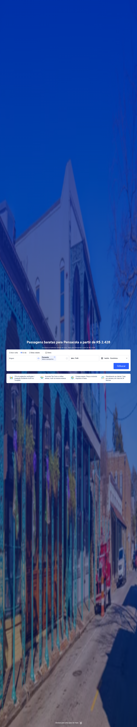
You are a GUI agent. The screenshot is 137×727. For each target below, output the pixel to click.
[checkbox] (48, 352)
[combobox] (12, 358)
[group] (23, 358)
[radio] (13, 352)
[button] (117, 3)
